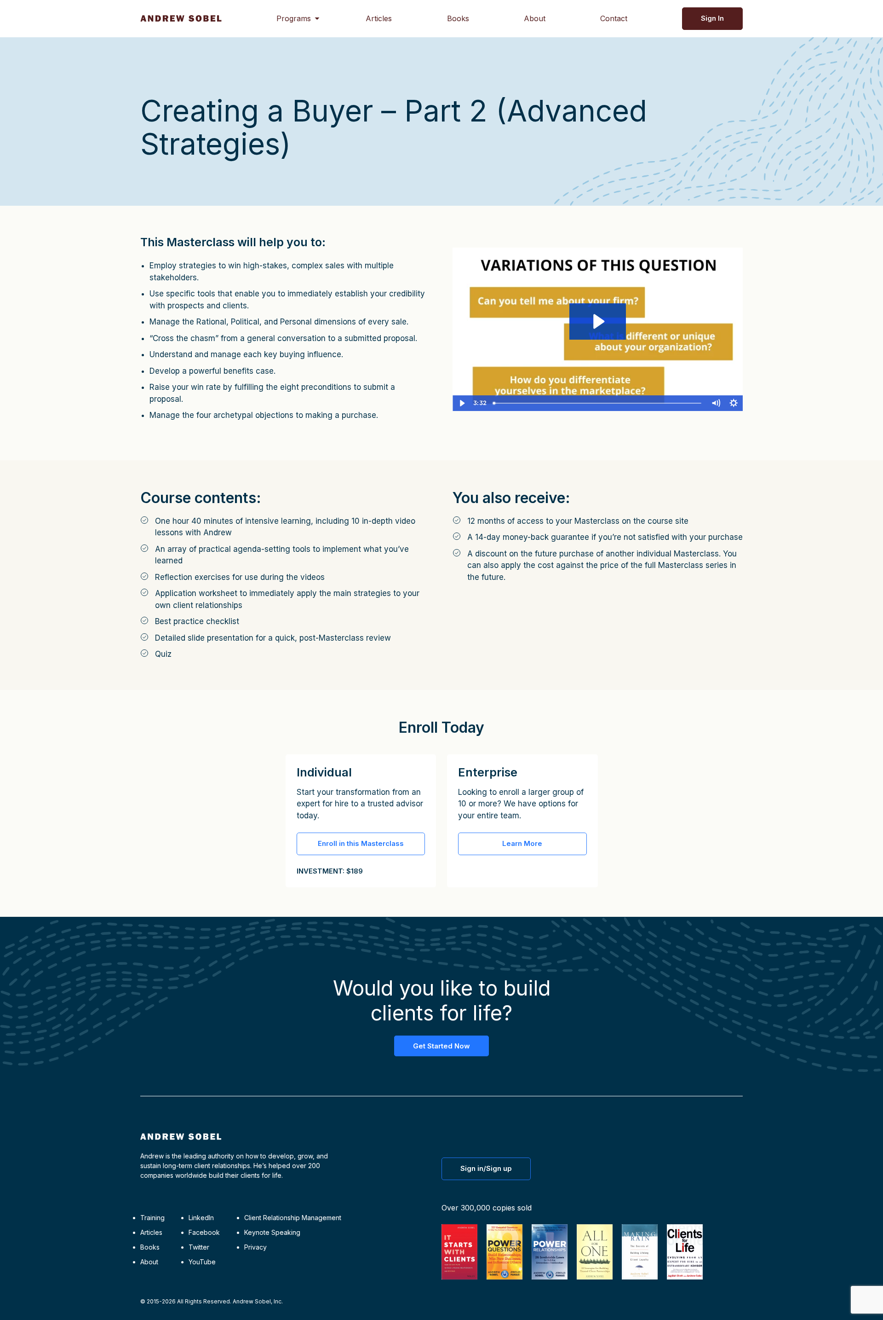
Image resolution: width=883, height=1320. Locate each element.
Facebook (204, 1232)
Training (152, 1218)
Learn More (522, 843)
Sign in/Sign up (486, 1168)
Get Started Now (441, 1046)
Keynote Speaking (272, 1232)
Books (458, 18)
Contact (613, 18)
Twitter (199, 1247)
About (534, 18)
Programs (293, 18)
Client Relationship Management (292, 1218)
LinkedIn (201, 1218)
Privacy (255, 1247)
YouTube (202, 1262)
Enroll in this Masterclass (361, 843)
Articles (379, 18)
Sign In (712, 18)
